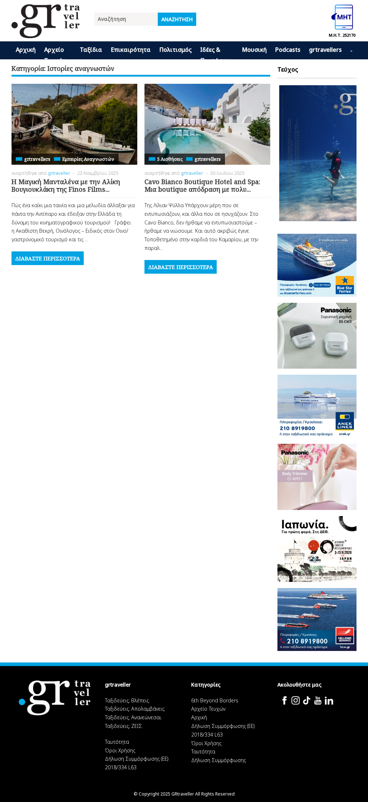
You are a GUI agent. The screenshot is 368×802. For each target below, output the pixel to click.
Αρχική (26, 50)
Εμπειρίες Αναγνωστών (88, 159)
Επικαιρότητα (131, 50)
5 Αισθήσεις (170, 159)
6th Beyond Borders (214, 700)
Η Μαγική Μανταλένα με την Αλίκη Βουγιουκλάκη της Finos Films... (66, 185)
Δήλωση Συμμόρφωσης (218, 760)
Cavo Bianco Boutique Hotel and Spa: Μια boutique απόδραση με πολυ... (202, 185)
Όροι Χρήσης (120, 750)
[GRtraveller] (46, 33)
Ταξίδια (91, 50)
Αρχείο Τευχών (55, 52)
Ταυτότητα (117, 741)
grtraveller (59, 173)
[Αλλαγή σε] (351, 50)
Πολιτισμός (175, 50)
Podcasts (287, 50)
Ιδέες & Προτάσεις (215, 52)
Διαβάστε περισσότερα (47, 258)
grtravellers (325, 50)
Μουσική (254, 50)
